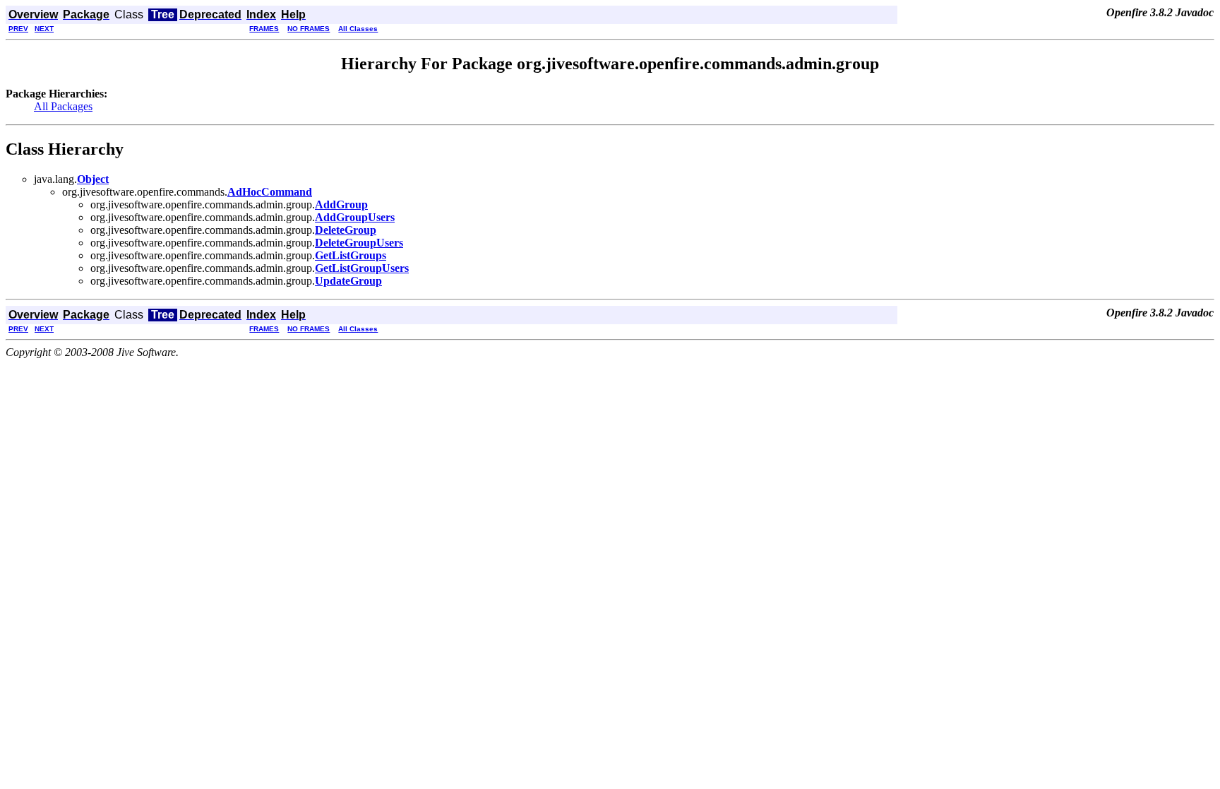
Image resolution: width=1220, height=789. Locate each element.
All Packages (63, 106)
